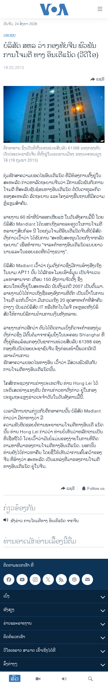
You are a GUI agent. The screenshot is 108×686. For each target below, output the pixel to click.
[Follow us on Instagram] (35, 579)
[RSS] (61, 579)
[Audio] (64, 679)
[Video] (38, 679)
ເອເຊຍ (9, 35)
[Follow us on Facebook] (8, 579)
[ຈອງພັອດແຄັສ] (87, 579)
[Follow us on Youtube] (21, 579)
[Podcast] (74, 579)
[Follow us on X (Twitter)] (48, 579)
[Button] (97, 79)
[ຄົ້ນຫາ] (90, 679)
